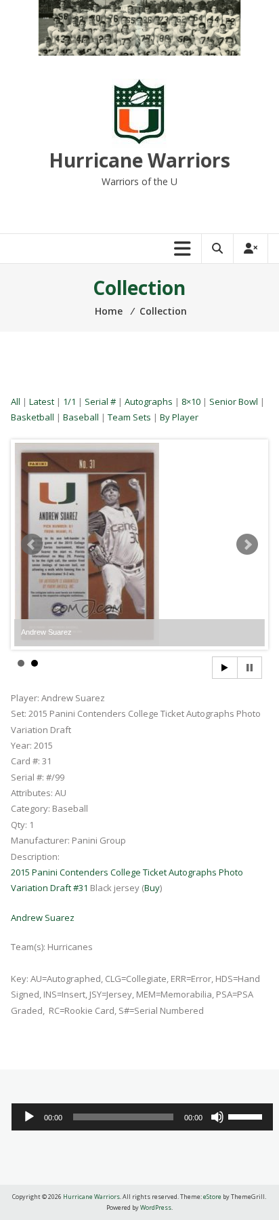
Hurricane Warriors (139, 160)
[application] (143, 1116)
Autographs (149, 401)
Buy (152, 888)
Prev (32, 544)
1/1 (69, 401)
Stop (249, 667)
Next (247, 544)
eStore (212, 1196)
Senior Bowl (233, 401)
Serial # (100, 401)
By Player (179, 417)
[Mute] (217, 1117)
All (15, 401)
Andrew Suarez (42, 917)
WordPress (155, 1207)
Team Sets (129, 417)
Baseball (81, 417)
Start (224, 667)
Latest (41, 401)
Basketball (32, 417)
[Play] (29, 1117)
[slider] (247, 1115)
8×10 (190, 401)
